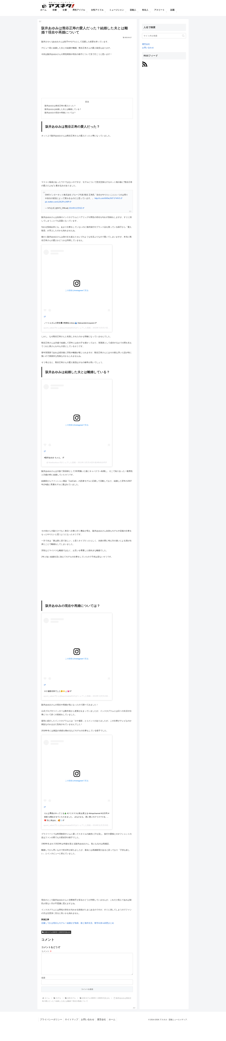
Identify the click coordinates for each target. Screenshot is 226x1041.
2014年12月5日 (75, 208)
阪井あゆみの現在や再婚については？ (60, 113)
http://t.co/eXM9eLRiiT (104, 198)
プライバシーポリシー (51, 1019)
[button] (183, 35)
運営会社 (146, 44)
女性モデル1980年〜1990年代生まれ (57, 932)
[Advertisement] (87, 77)
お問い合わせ (148, 48)
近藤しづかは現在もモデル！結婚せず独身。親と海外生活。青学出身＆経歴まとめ (77, 923)
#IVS (118, 198)
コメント (46, 951)
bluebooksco (53, 462)
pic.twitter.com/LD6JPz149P (57, 202)
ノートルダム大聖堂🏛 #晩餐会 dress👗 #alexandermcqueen (69, 323)
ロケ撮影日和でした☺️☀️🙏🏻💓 (56, 691)
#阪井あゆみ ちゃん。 (53, 458)
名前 (43, 978)
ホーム (112, 1019)
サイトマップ (71, 1019)
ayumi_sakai (49, 328)
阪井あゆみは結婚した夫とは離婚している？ (63, 109)
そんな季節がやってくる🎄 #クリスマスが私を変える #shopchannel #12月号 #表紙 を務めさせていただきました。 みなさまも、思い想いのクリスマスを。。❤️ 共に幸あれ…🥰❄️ (76, 816)
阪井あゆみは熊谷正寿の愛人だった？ (60, 106)
